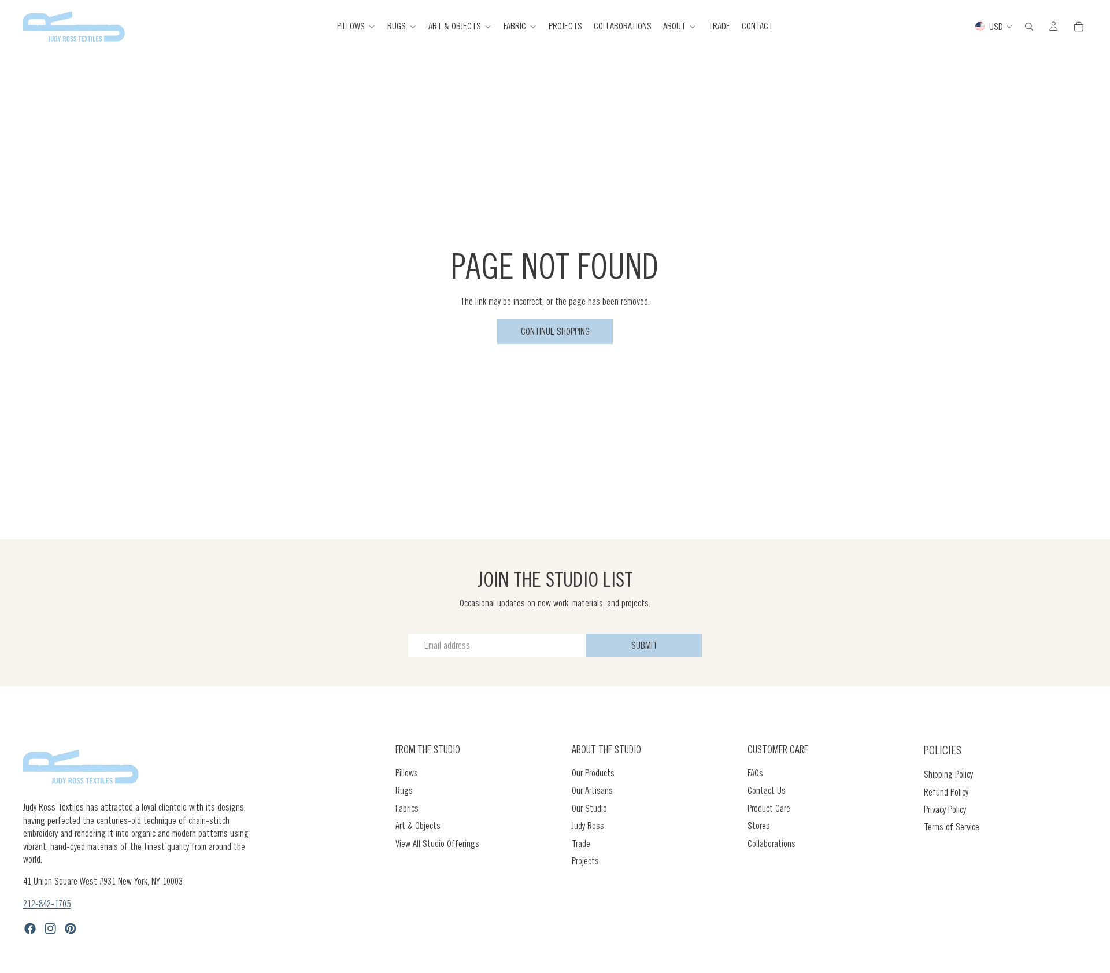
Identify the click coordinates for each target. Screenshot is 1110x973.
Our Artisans (592, 790)
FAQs (755, 773)
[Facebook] (30, 928)
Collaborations (772, 843)
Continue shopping (555, 331)
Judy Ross (588, 825)
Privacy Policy (945, 809)
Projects (585, 861)
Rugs (404, 790)
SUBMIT (644, 645)
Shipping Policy (948, 774)
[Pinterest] (70, 928)
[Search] (1029, 26)
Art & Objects (418, 825)
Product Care (769, 808)
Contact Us (767, 790)
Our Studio (589, 808)
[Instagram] (50, 928)
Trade (581, 843)
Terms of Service (951, 827)
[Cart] (1079, 26)
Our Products (593, 773)
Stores (759, 825)
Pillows (406, 773)
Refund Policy (946, 791)
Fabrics (407, 808)
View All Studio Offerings (437, 843)
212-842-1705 (47, 903)
